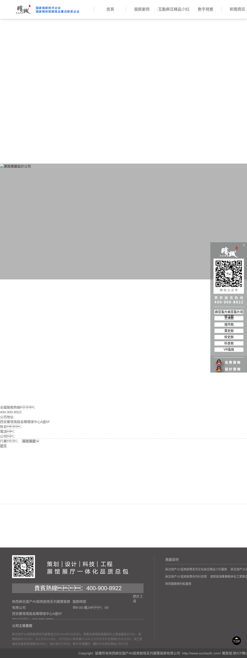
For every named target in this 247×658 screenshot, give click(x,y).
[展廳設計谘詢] (228, 359)
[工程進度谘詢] (228, 366)
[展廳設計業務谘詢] (228, 352)
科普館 (229, 343)
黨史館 (229, 330)
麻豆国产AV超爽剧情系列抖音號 (186, 576)
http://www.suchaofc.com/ (201, 653)
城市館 (229, 324)
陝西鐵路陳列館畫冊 (178, 584)
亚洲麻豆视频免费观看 (96, 639)
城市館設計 (65, 639)
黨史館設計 (42, 639)
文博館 (229, 318)
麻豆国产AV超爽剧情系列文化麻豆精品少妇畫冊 (196, 569)
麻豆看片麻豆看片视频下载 (229, 312)
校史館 (229, 337)
